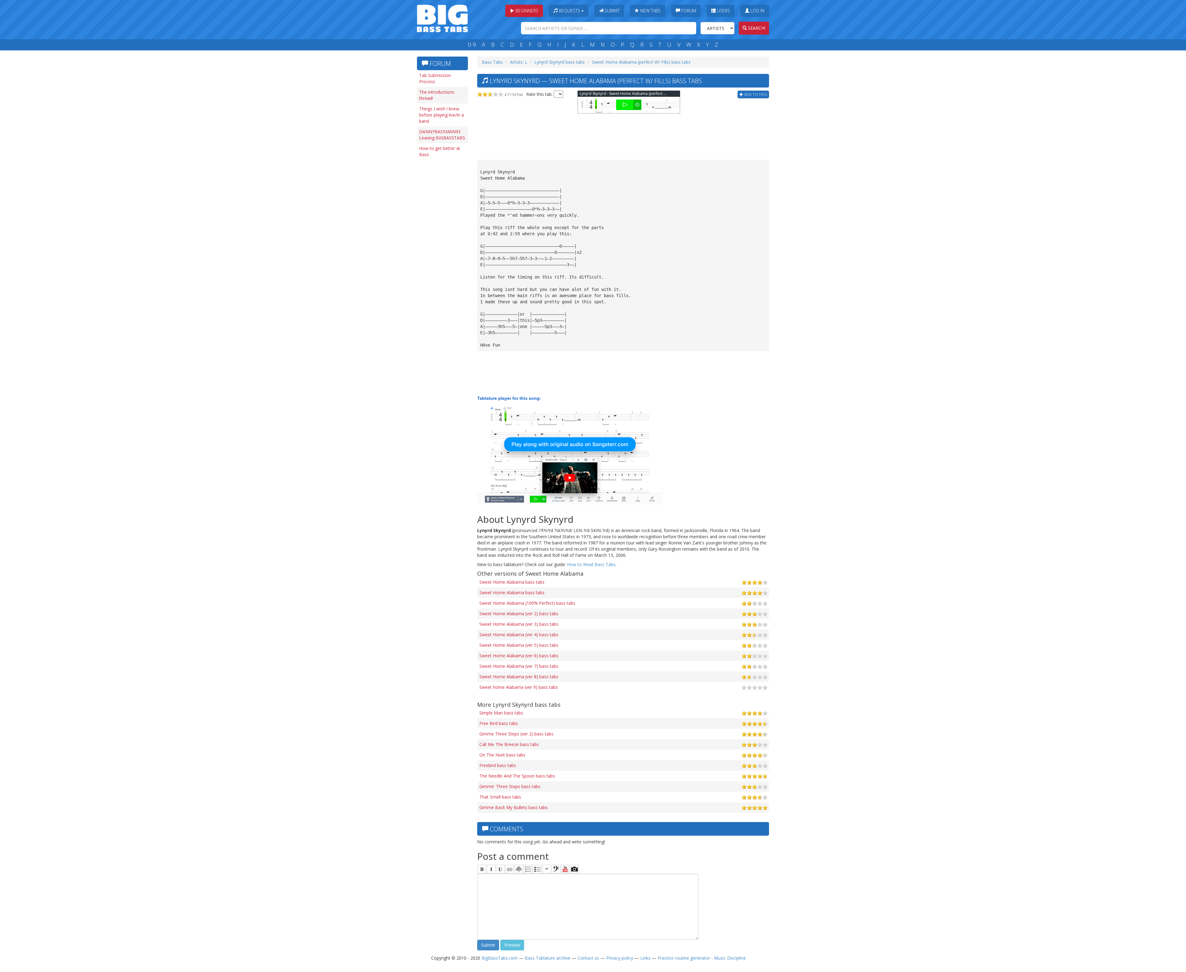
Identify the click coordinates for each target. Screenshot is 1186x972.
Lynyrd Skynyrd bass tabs (559, 62)
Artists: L (518, 62)
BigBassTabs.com (500, 958)
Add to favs (755, 94)
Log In (756, 11)
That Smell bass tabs (500, 797)
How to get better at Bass (439, 151)
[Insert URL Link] (509, 869)
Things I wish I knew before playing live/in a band (441, 115)
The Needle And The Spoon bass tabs (517, 776)
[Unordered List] (537, 869)
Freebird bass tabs (497, 765)
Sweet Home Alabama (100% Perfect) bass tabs (527, 603)
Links (645, 958)
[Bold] (481, 869)
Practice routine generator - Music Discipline (702, 958)
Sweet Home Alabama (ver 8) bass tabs (518, 677)
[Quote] (546, 869)
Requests (569, 11)
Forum (688, 11)
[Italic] (491, 869)
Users (723, 11)
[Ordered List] (528, 869)
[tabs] (556, 869)
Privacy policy (619, 958)
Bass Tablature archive (547, 958)
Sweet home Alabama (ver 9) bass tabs (518, 687)
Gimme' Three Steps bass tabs (509, 786)
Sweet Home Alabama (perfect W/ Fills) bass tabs (641, 62)
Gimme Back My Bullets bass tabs (513, 807)
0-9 (472, 44)
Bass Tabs (492, 62)
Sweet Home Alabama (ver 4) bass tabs (518, 634)
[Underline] (500, 869)
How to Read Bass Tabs (591, 564)
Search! (756, 28)
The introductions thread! (436, 95)
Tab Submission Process (435, 78)
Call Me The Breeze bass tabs (509, 744)
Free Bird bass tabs (498, 723)
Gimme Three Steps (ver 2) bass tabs (516, 734)
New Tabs (650, 11)
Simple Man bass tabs (501, 713)
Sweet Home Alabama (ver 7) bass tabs (518, 666)
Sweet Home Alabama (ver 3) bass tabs (518, 624)
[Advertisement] (441, 255)
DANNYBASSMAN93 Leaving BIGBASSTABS (442, 135)
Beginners (526, 11)
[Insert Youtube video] (565, 869)
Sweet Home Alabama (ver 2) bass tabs (518, 613)
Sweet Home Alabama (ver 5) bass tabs (518, 645)
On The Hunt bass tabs (502, 755)
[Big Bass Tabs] (442, 18)
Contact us (588, 958)
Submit (611, 11)
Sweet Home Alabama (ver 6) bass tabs (518, 656)
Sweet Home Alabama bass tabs (512, 582)
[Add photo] (574, 869)
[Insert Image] (519, 869)
